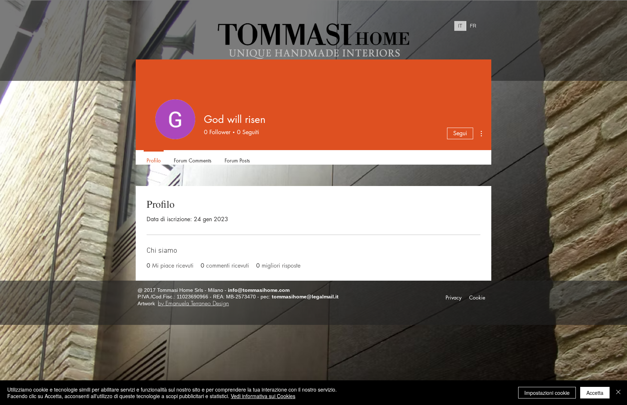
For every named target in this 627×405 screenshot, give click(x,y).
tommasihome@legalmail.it (305, 296)
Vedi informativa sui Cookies (263, 396)
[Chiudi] (618, 392)
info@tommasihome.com (259, 290)
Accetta (594, 392)
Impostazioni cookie (547, 392)
